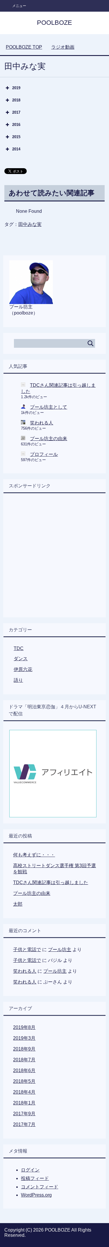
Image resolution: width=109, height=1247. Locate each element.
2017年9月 (24, 1113)
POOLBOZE (54, 22)
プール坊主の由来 (48, 438)
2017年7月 (24, 1124)
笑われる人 (41, 422)
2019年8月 (24, 1027)
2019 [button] (16, 88)
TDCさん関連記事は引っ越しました (50, 882)
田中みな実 (30, 224)
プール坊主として (48, 407)
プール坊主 (59, 949)
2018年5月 (24, 1081)
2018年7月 (24, 1059)
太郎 (17, 904)
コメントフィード (39, 1186)
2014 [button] (16, 149)
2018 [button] (16, 100)
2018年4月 (24, 1092)
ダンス (21, 658)
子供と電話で (27, 949)
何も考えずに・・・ (34, 854)
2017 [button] (16, 112)
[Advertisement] (54, 556)
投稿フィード (35, 1178)
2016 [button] (16, 124)
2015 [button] (16, 137)
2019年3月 (24, 1038)
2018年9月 (24, 1048)
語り (18, 680)
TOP (24, 47)
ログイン (30, 1169)
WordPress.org (36, 1194)
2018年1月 (24, 1102)
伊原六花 (23, 669)
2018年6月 (24, 1070)
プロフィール (44, 454)
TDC (19, 648)
